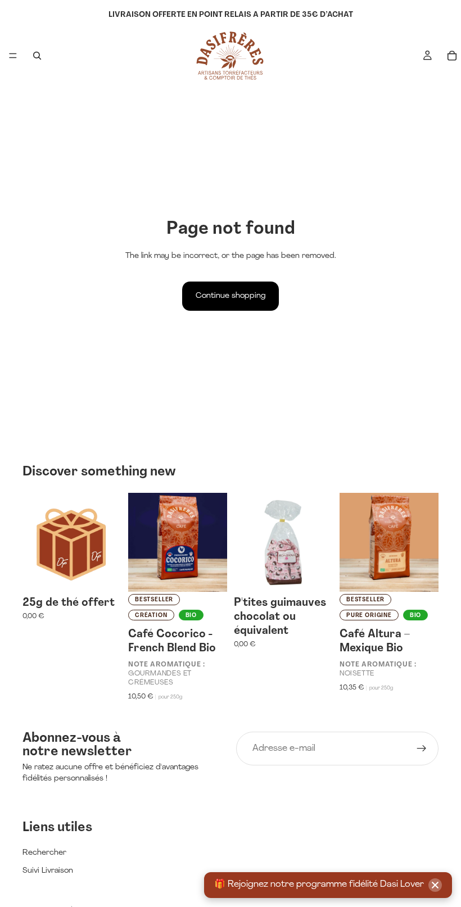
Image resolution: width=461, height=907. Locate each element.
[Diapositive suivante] (214, 542)
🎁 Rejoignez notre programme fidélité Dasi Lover (319, 884)
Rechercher (44, 853)
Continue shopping (230, 296)
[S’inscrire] (421, 748)
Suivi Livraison (47, 871)
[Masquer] (435, 885)
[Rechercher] (37, 55)
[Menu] (13, 56)
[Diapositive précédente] (140, 542)
